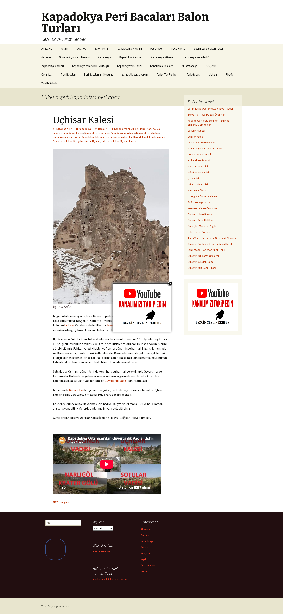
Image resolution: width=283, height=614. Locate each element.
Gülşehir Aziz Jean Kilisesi (202, 267)
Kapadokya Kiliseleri (162, 57)
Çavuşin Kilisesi (196, 130)
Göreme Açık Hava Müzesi (74, 57)
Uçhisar (213, 74)
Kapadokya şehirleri (147, 133)
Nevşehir (210, 66)
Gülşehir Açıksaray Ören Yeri (204, 256)
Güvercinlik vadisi (116, 381)
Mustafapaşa (189, 66)
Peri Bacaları (68, 74)
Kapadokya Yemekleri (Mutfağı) (90, 66)
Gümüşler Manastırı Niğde (202, 226)
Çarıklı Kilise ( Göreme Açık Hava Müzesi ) (211, 108)
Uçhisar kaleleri (110, 141)
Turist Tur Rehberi (167, 74)
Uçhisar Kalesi (83, 120)
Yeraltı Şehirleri (50, 83)
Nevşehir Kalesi (82, 141)
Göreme (46, 57)
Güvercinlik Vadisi (198, 184)
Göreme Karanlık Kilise (201, 220)
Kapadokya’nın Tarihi (129, 66)
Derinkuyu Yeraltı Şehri (200, 154)
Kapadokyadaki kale (93, 137)
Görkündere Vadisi (198, 172)
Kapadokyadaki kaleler (119, 137)
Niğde (144, 559)
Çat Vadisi (193, 178)
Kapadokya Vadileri (52, 66)
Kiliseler (145, 547)
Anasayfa (46, 48)
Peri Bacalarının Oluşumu (98, 74)
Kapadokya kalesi (73, 133)
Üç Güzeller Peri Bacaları (201, 142)
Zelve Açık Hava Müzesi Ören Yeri (206, 114)
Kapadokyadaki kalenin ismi (149, 137)
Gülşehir (145, 535)
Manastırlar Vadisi (198, 166)
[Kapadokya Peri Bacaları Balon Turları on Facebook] (55, 549)
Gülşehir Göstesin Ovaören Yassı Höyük (210, 244)
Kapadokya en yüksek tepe (130, 129)
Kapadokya (104, 57)
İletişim (65, 48)
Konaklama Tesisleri (161, 66)
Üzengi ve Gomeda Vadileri (203, 196)
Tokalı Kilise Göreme (199, 232)
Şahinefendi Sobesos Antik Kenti (206, 250)
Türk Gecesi (193, 74)
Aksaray (145, 529)
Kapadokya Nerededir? (196, 57)
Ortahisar (47, 74)
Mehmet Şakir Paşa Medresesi (205, 148)
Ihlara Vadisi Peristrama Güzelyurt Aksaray (212, 238)
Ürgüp (230, 74)
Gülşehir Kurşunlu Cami (200, 262)
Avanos (81, 48)
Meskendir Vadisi (197, 190)
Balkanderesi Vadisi (199, 160)
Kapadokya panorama (96, 133)
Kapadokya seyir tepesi (66, 137)
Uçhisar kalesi (128, 141)
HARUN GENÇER (101, 551)
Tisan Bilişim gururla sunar (56, 606)
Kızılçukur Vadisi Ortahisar (202, 208)
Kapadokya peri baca (123, 133)
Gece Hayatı (178, 48)
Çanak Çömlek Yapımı (130, 48)
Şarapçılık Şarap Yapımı (135, 74)
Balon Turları (101, 48)
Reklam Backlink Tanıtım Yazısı (110, 579)
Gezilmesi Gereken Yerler (208, 48)
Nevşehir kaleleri (62, 141)
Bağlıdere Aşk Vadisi (199, 202)
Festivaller (156, 48)
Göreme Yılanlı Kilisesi (200, 214)
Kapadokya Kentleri (130, 57)
